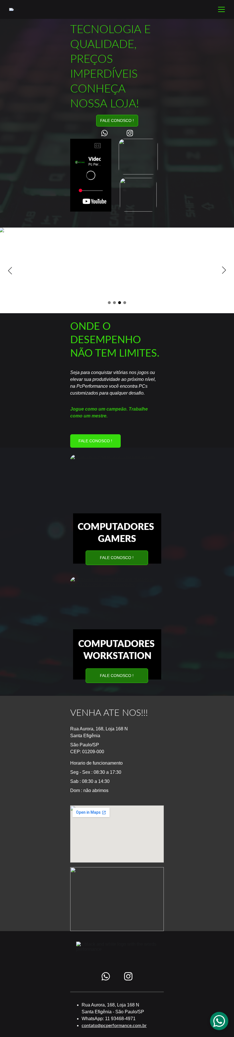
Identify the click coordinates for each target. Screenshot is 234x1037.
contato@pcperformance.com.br (114, 1025)
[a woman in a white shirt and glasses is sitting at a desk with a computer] (117, 609)
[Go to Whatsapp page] (107, 133)
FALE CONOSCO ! (117, 120)
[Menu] (221, 9)
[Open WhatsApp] (219, 1021)
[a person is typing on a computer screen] (117, 486)
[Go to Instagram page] (130, 133)
